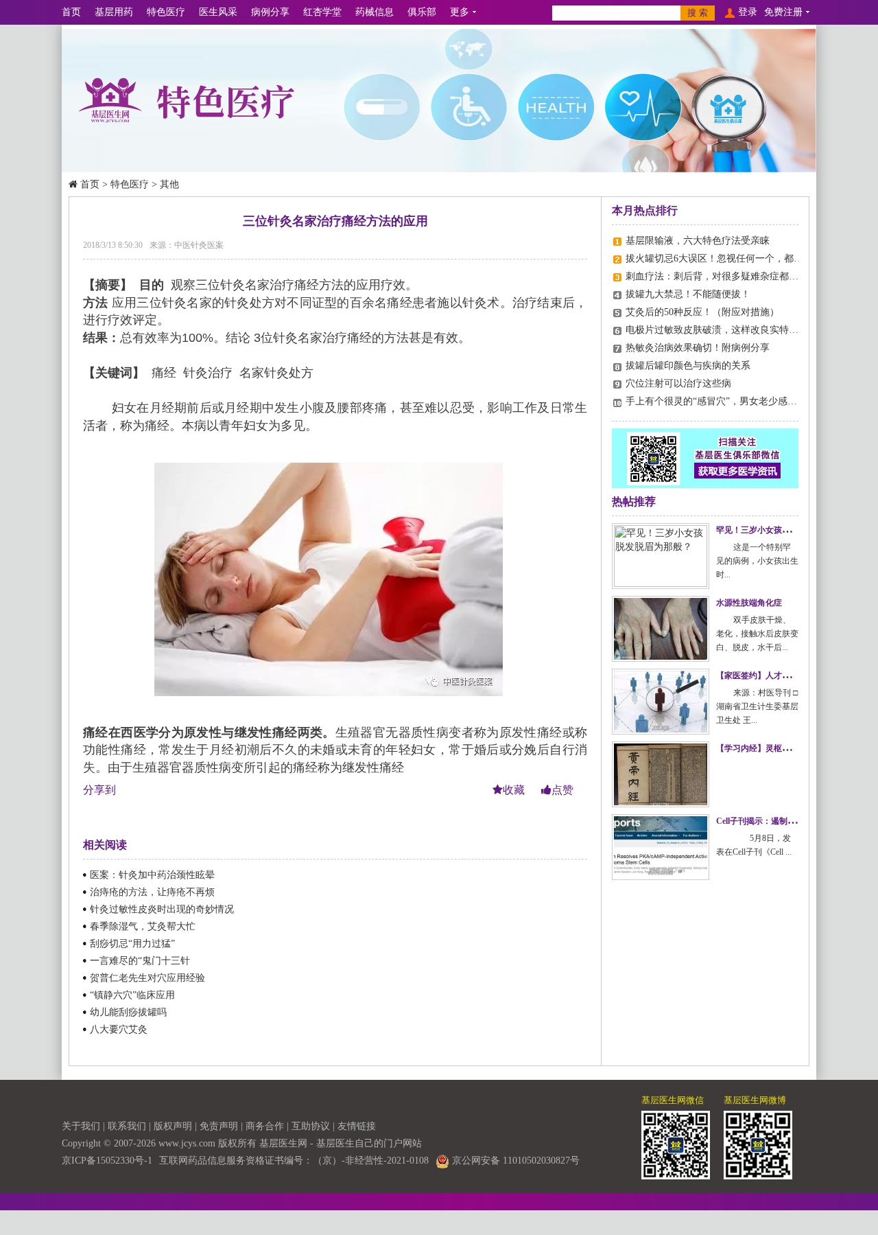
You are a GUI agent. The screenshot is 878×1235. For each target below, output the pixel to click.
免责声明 (219, 1126)
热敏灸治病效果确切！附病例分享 (698, 348)
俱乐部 (421, 12)
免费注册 (783, 12)
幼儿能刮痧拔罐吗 (128, 1012)
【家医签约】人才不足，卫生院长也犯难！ (794, 675)
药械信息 (374, 12)
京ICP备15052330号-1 (107, 1160)
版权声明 (173, 1126)
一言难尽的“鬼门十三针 (140, 961)
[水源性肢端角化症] (660, 629)
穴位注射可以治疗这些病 (678, 383)
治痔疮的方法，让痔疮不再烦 (152, 892)
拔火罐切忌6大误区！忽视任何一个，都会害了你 (729, 258)
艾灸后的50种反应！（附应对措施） (702, 312)
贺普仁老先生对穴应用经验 (147, 978)
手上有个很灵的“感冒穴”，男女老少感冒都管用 (726, 401)
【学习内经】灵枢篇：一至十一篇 (778, 748)
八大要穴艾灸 (118, 1029)
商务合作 (265, 1126)
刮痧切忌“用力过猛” (132, 943)
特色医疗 (166, 12)
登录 (747, 12)
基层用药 (114, 12)
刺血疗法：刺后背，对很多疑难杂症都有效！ (722, 276)
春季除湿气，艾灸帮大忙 (142, 926)
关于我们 (81, 1126)
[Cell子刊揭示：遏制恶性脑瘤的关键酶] (660, 847)
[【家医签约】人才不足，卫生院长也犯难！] (660, 701)
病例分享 (270, 12)
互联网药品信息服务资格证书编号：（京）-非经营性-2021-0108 (294, 1160)
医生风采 (218, 12)
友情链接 (356, 1126)
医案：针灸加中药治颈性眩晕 (152, 875)
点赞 (562, 790)
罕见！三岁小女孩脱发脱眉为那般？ (782, 530)
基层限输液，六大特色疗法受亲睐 (698, 240)
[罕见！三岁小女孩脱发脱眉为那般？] (660, 556)
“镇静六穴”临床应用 (132, 995)
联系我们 (127, 1126)
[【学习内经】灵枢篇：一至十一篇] (660, 774)
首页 (71, 12)
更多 (459, 12)
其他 (169, 184)
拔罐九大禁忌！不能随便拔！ (688, 294)
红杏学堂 (322, 12)
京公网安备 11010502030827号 (514, 1160)
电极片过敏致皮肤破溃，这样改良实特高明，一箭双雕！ (746, 330)
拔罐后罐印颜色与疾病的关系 (688, 365)
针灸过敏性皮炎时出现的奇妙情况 (162, 909)
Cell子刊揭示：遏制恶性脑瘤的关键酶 (784, 821)
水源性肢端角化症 (749, 603)
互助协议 (311, 1126)
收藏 (515, 790)
